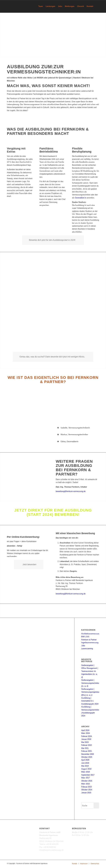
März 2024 (85, 733)
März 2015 (85, 784)
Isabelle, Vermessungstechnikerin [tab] (75, 428)
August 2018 (86, 769)
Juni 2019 (85, 763)
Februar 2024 (86, 736)
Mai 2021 (85, 748)
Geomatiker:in (80, 198)
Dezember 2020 (87, 754)
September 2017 (87, 775)
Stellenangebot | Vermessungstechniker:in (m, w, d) (91, 683)
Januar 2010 (86, 793)
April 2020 (85, 760)
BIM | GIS (85, 637)
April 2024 (85, 730)
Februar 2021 (86, 751)
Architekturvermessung (90, 634)
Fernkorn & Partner (88, 640)
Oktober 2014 (86, 790)
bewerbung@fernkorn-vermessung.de (70, 491)
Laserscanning (87, 648)
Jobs (83, 646)
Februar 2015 (86, 787)
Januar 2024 (86, 739)
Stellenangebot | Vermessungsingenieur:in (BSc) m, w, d (91, 692)
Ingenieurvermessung (89, 643)
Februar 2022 (86, 745)
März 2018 (85, 772)
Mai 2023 (85, 742)
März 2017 (85, 778)
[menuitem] (40, 6)
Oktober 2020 (86, 757)
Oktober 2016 (86, 781)
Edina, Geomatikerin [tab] (69, 441)
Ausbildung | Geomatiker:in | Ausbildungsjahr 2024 (89, 701)
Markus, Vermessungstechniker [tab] (74, 434)
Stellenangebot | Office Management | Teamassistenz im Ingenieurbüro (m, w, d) (89, 671)
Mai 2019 (85, 766)
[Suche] (97, 6)
